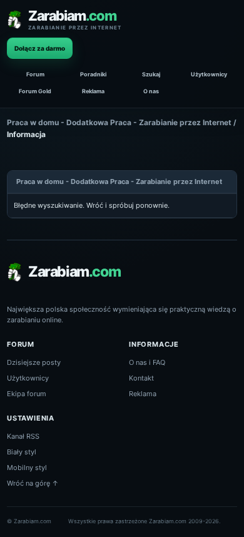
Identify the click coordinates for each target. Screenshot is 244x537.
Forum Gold (35, 91)
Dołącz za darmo (39, 48)
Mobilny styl (27, 467)
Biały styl (21, 451)
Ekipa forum (26, 393)
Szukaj (151, 74)
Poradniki (93, 74)
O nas (151, 91)
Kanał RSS (23, 436)
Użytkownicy (209, 74)
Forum (35, 74)
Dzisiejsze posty (34, 362)
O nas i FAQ (147, 362)
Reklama (93, 91)
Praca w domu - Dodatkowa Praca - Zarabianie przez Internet (119, 122)
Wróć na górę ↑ (33, 483)
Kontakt (141, 378)
